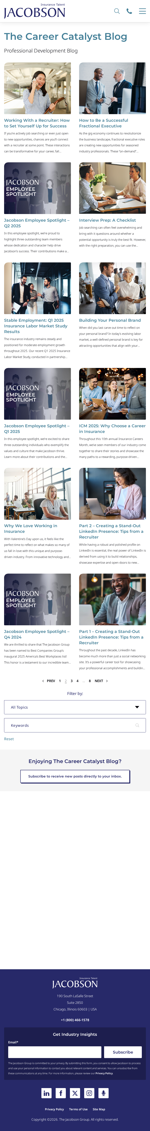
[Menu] (142, 11)
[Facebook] (61, 1093)
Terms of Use (78, 1109)
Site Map (99, 1109)
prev (50, 680)
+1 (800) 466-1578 (131, 11)
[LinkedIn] (46, 1093)
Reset (9, 738)
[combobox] (75, 707)
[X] (75, 1093)
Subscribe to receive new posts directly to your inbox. (75, 776)
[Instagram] (89, 1093)
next (99, 680)
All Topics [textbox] (19, 707)
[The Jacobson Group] (34, 11)
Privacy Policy (104, 1073)
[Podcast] (103, 1093)
